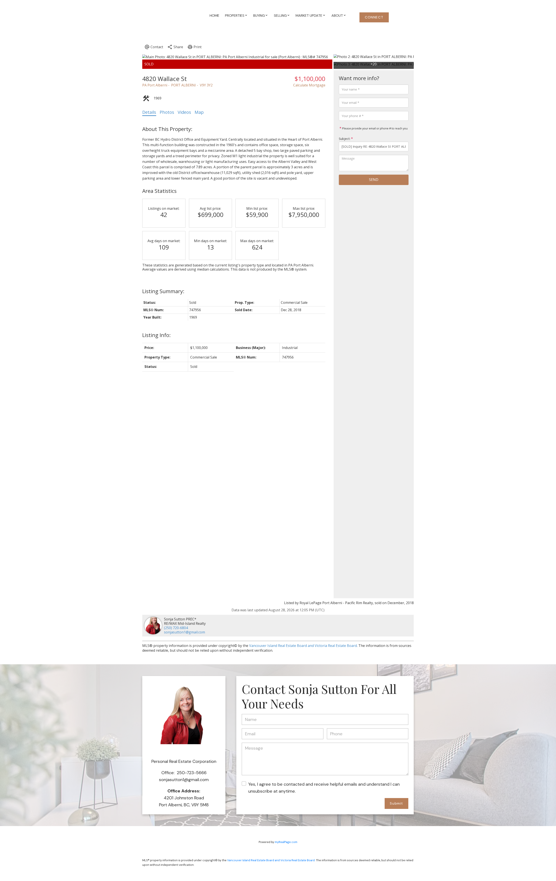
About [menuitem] (337, 15)
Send (373, 179)
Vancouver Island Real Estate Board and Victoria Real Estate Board (303, 645)
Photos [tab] (167, 112)
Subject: (344, 139)
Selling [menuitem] (280, 15)
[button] (374, 17)
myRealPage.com (286, 842)
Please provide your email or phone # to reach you (374, 128)
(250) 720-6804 (176, 627)
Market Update (309, 15)
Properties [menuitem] (234, 15)
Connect (374, 17)
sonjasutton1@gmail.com (184, 632)
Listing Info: (156, 335)
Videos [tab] (184, 112)
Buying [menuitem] (259, 15)
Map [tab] (199, 112)
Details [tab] (149, 112)
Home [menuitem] (214, 15)
